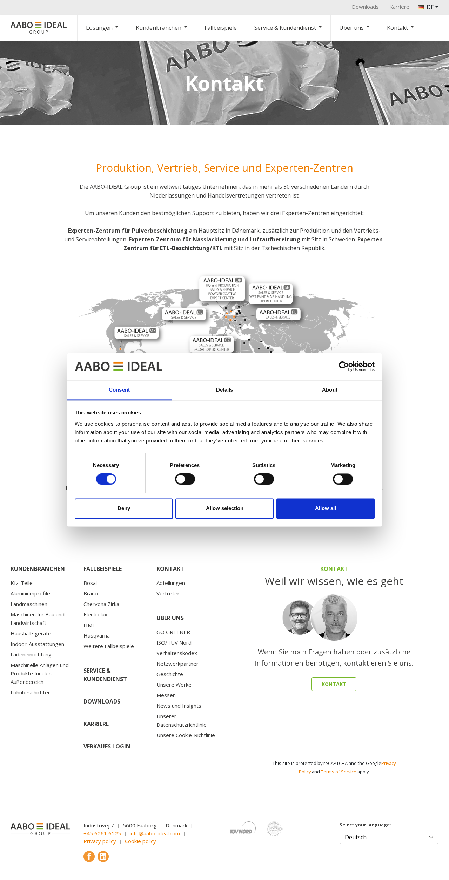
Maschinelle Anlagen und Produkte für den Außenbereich (40, 673)
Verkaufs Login (106, 746)
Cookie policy (140, 841)
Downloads (365, 6)
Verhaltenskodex (176, 652)
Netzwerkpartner (177, 663)
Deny (124, 508)
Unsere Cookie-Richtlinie (185, 735)
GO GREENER (173, 631)
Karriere (399, 6)
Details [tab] (224, 390)
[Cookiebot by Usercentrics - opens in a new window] (344, 366)
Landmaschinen (29, 603)
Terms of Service (338, 771)
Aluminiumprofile (30, 593)
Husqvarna (96, 635)
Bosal (90, 582)
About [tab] (329, 390)
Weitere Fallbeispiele (108, 645)
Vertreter (168, 593)
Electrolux (95, 614)
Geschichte (169, 674)
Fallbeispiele (221, 28)
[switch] (185, 479)
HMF (89, 624)
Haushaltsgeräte (31, 633)
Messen (166, 695)
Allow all (325, 508)
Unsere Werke (174, 684)
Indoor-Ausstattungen (37, 643)
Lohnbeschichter (30, 692)
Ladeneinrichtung (31, 654)
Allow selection (224, 508)
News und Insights (178, 705)
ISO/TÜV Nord (174, 642)
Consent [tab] (119, 390)
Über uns (351, 28)
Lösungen (99, 28)
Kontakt (397, 28)
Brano (90, 593)
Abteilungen (170, 582)
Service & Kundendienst (285, 28)
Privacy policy (99, 841)
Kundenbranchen (158, 28)
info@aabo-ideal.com (155, 833)
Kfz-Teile (22, 582)
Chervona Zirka (101, 603)
